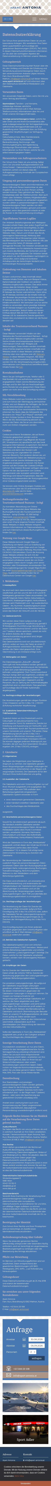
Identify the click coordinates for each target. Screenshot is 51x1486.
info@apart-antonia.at (20, 79)
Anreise (10, 1339)
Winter (26, 1397)
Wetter (6, 357)
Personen (11, 1352)
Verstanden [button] (26, 1483)
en (10, 19)
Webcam (40, 354)
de (5, 19)
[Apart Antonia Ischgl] (25, 7)
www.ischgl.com (20, 517)
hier (21, 367)
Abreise (10, 1345)
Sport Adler (26, 1429)
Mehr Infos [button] (19, 1476)
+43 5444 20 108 (21, 1368)
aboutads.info (9, 491)
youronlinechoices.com (13, 494)
